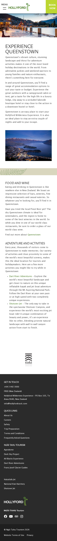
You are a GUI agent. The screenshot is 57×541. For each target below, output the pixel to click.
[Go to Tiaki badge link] (28, 359)
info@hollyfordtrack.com (15, 404)
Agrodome (9, 450)
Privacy (30, 535)
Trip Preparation (11, 429)
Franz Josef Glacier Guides (16, 468)
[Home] (21, 501)
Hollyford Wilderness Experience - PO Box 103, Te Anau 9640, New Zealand (27, 397)
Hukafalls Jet (10, 479)
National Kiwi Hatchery (14, 484)
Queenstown (34, 235)
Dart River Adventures (14, 463)
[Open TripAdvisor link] (16, 516)
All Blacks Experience (13, 459)
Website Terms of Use (14, 535)
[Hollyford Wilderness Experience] (20, 7)
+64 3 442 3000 (11, 387)
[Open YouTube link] (11, 516)
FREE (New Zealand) (13, 391)
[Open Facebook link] (5, 516)
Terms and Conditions (14, 433)
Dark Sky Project (11, 454)
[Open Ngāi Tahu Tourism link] (16, 510)
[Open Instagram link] (21, 516)
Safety (7, 424)
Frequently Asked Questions (17, 438)
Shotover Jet (9, 488)
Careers (7, 420)
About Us (8, 415)
